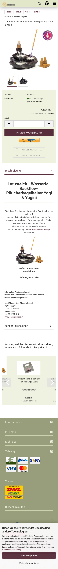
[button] (8, 123)
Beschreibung (12, 170)
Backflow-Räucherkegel (39, 229)
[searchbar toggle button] (39, 3)
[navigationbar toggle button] (54, 3)
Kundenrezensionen (16, 325)
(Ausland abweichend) (35, 101)
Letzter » (37, 12)
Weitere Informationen (29, 563)
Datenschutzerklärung (11, 550)
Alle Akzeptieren (29, 555)
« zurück (18, 12)
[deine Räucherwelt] (7, 3)
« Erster (9, 12)
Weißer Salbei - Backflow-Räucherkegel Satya (29, 380)
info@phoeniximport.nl (13, 317)
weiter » (28, 12)
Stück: (7, 118)
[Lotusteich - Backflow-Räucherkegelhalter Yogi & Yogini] (29, 51)
